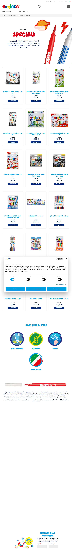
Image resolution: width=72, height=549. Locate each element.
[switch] (28, 279)
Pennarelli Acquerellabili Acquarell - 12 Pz (12, 217)
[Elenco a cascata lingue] (69, 1)
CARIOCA (22, 11)
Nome (39, 543)
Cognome (51, 543)
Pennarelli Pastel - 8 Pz (13, 299)
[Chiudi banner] (66, 258)
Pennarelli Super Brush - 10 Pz (12, 134)
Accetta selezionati (36, 289)
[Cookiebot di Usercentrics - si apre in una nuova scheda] (57, 259)
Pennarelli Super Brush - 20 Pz (12, 92)
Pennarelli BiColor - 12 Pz (59, 216)
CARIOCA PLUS (6, 11)
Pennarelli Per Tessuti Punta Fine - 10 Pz (36, 92)
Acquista (13, 101)
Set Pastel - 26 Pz (36, 299)
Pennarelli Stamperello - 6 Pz (13, 175)
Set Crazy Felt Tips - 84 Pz (59, 299)
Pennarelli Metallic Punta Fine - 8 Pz (59, 175)
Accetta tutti (57, 289)
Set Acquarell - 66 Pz (36, 216)
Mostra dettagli (60, 284)
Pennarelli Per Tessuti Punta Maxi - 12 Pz (36, 134)
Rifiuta (15, 289)
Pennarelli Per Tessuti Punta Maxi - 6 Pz (59, 92)
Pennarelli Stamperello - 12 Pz (59, 134)
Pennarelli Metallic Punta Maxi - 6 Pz (36, 175)
